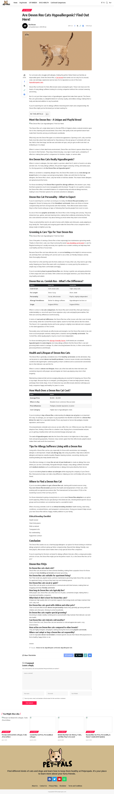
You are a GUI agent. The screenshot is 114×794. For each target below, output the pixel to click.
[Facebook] (102, 2)
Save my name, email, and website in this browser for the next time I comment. (45, 698)
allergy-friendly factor (58, 340)
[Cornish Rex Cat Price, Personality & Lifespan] (43, 724)
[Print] (83, 25)
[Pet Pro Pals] (6, 2)
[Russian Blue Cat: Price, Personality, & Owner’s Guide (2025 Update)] (99, 724)
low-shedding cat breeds (75, 243)
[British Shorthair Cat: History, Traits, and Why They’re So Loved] (71, 724)
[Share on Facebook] (74, 25)
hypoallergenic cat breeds (52, 647)
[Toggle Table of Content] (46, 114)
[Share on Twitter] (77, 25)
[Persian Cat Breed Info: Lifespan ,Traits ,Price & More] (15, 724)
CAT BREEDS (27, 10)
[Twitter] (104, 2)
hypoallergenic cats (36, 82)
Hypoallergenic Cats (66, 647)
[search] (107, 2)
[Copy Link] (80, 25)
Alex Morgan (32, 24)
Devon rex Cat (40, 647)
